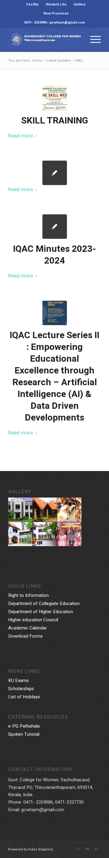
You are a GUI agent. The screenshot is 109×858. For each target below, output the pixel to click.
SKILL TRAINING (54, 120)
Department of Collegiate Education (44, 603)
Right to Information (28, 595)
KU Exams (18, 680)
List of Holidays (24, 696)
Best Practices (56, 13)
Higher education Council (33, 619)
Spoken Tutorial (23, 734)
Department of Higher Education (40, 611)
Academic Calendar (27, 628)
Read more (20, 135)
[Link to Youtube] (87, 848)
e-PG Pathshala (24, 726)
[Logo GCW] (45, 39)
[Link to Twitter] (78, 848)
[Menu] (92, 39)
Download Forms (25, 636)
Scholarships (21, 688)
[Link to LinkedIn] (96, 848)
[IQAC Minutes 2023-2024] (54, 226)
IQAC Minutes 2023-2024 (54, 254)
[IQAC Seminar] (54, 313)
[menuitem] (32, 4)
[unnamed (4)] (54, 98)
